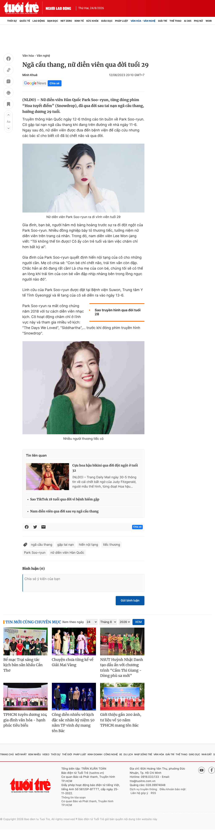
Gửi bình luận (130, 600)
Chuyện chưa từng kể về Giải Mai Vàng (72, 662)
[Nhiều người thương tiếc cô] (83, 387)
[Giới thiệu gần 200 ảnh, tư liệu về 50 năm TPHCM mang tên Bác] (122, 697)
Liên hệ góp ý (139, 793)
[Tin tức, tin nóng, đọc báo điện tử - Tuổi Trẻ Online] (24, 7)
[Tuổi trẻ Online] (31, 785)
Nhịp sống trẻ (143, 754)
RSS (153, 793)
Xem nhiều (34, 754)
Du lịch (128, 754)
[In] (8, 93)
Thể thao (175, 20)
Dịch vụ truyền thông (143, 789)
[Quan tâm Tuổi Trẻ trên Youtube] (201, 770)
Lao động (39, 20)
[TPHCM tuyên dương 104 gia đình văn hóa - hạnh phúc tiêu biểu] (25, 697)
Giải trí (162, 20)
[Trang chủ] (4, 20)
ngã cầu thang (41, 545)
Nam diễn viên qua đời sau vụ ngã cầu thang (64, 511)
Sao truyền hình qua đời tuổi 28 (117, 312)
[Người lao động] (58, 7)
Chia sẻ (54, 83)
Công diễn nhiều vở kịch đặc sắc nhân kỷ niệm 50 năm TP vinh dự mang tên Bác (73, 722)
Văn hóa (158, 754)
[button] (8, 114)
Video (45, 754)
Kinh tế (79, 20)
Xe (120, 754)
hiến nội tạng (88, 545)
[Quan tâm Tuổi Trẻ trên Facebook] (211, 770)
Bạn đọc (52, 20)
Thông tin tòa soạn (73, 797)
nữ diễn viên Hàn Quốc (67, 553)
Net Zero (66, 20)
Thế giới (67, 754)
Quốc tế (25, 20)
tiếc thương (111, 545)
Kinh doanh (95, 754)
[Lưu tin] (8, 104)
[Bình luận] (8, 82)
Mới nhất (21, 754)
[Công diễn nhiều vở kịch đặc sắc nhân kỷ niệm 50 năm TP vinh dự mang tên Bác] (74, 697)
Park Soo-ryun (35, 553)
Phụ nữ (198, 20)
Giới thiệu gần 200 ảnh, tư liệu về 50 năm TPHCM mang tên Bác (120, 720)
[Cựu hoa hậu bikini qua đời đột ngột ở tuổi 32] (47, 476)
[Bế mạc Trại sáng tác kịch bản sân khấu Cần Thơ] (25, 641)
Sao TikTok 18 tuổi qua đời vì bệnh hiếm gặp (64, 499)
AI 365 (187, 20)
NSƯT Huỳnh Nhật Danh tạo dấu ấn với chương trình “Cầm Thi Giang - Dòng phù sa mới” (121, 667)
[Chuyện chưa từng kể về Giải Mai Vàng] (74, 641)
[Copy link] (8, 70)
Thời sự (12, 20)
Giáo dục (107, 20)
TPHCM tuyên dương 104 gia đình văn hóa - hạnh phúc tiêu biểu (25, 720)
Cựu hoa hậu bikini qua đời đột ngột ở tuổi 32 (105, 468)
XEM (138, 622)
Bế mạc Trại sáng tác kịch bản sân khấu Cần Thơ (23, 665)
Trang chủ (7, 754)
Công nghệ (111, 754)
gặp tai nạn (65, 545)
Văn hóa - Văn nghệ (143, 20)
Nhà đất (207, 754)
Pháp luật (121, 20)
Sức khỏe (92, 20)
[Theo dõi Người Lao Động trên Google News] (35, 83)
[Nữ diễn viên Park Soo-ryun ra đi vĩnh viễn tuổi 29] (83, 178)
